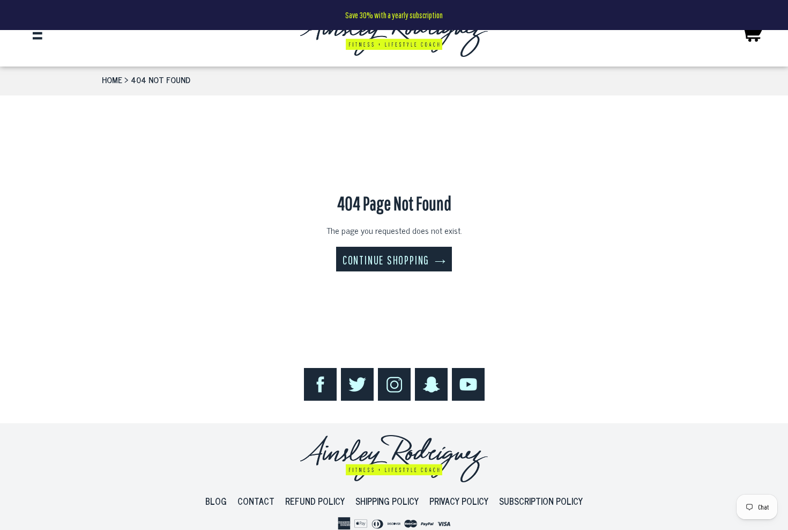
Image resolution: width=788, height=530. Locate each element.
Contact (255, 501)
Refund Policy (315, 501)
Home (112, 79)
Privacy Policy (458, 501)
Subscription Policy (541, 501)
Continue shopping (386, 260)
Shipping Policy (387, 501)
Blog (216, 501)
